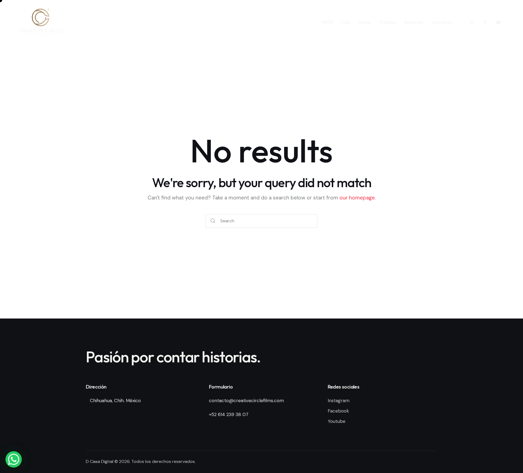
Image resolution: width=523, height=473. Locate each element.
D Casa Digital (99, 461)
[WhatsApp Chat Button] (13, 459)
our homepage (357, 197)
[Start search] (213, 221)
